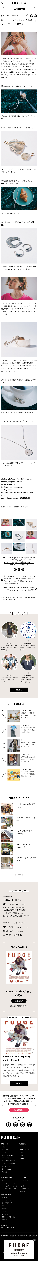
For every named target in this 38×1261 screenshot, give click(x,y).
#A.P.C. (5, 558)
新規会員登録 (18, 1109)
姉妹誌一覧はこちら (18, 1006)
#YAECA (12, 560)
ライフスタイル (6, 1200)
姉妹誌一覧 (13, 1236)
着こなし (9, 927)
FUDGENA (6, 923)
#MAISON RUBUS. (20, 558)
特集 (14, 598)
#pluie (27, 558)
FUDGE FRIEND (12, 900)
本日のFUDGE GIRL (8, 896)
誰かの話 (4, 1220)
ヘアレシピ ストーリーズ (9, 1186)
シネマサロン (6, 1214)
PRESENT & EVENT (8, 1228)
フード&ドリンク (7, 1203)
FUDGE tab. (23, 1144)
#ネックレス (18, 562)
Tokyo (5, 930)
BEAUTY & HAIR (6, 1178)
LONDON (22, 1158)
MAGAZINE (4, 1236)
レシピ (22, 1186)
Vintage (18, 935)
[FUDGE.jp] (19, 3)
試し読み (19, 1000)
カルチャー (5, 1197)
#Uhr (7, 560)
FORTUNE (4, 1225)
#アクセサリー (19, 560)
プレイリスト (6, 1211)
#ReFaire (32, 558)
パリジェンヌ (18, 922)
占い (12, 930)
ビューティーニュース (8, 1183)
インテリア (7, 913)
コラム (4, 1206)
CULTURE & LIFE (6, 1194)
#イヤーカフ (28, 560)
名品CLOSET (6, 1150)
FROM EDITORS (22, 1236)
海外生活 (22, 1192)
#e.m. (9, 558)
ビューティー (24, 1183)
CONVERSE (20, 931)
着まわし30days (18, 913)
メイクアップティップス (9, 1189)
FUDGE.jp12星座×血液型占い (14, 910)
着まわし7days (6, 1169)
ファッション (24, 1181)
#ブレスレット (14, 565)
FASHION (8, 598)
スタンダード (6, 1166)
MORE (19, 1083)
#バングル (25, 562)
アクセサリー (6, 1172)
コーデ (7, 935)
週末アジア (5, 1209)
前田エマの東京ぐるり (8, 1217)
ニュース (4, 1152)
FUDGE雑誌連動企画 (18, 907)
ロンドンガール (10, 904)
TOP (2, 598)
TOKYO (22, 1153)
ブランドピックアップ (8, 1161)
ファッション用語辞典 (8, 1164)
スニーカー (26, 927)
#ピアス (31, 562)
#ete (12, 558)
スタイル (6, 907)
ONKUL (19, 927)
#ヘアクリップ (23, 565)
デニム (23, 904)
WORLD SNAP (24, 1150)
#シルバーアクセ (9, 562)
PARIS (21, 1155)
